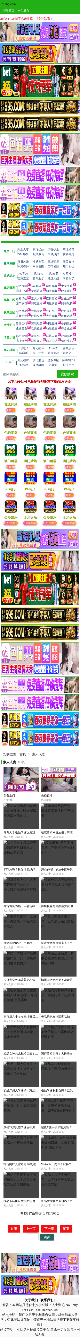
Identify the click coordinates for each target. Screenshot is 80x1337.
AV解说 (36, 286)
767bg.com (8, 4)
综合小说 (67, 340)
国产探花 (21, 303)
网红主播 (36, 303)
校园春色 (67, 336)
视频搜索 (67, 374)
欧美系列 (67, 290)
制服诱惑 (67, 315)
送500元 (10, 494)
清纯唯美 (36, 323)
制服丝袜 (51, 323)
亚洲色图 (21, 328)
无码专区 (36, 311)
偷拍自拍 (21, 323)
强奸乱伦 (51, 311)
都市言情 (21, 336)
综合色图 (67, 328)
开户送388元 (11, 523)
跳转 (47, 1237)
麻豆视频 (51, 286)
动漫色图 (51, 328)
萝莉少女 (36, 315)
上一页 (31, 1228)
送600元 (10, 466)
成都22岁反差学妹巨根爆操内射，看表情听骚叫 (33, 1127)
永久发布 (23, 10)
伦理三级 (21, 290)
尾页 (66, 1228)
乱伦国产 (67, 298)
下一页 (49, 1228)
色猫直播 (47, 795)
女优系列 (36, 290)
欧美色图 (36, 328)
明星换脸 (51, 303)
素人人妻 (36, 298)
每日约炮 (11, 438)
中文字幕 (67, 286)
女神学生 (21, 298)
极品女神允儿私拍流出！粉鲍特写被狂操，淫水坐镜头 (37, 1053)
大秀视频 (51, 315)
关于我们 (31, 1300)
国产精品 (21, 311)
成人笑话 (51, 340)
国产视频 (21, 286)
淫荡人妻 (51, 336)
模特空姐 (51, 298)
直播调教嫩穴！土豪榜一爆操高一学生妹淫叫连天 (35, 943)
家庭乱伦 (36, 336)
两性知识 (36, 340)
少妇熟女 (67, 323)
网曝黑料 (67, 303)
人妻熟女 (21, 315)
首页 (22, 754)
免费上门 (11, 410)
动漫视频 (51, 290)
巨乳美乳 (67, 311)
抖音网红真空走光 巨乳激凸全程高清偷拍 (29, 1164)
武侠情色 (21, 340)
